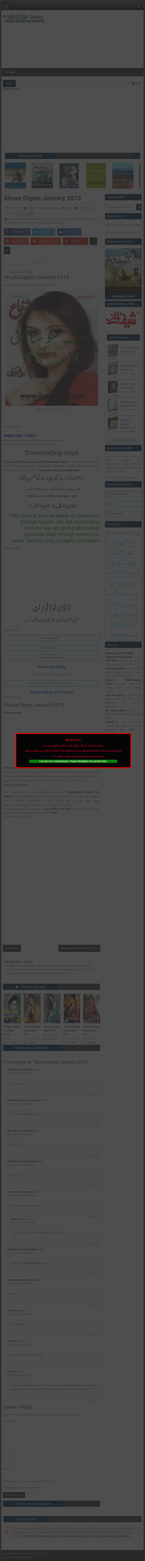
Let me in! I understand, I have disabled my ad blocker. (73, 761)
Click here (48, 756)
